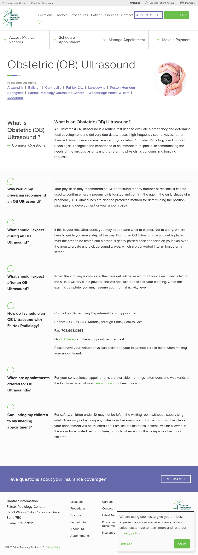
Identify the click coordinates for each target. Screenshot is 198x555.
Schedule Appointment (69, 40)
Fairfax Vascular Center (14, 3)
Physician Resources (42, 3)
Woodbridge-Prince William (109, 93)
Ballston (34, 87)
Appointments (148, 15)
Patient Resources (104, 15)
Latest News (110, 515)
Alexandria (15, 87)
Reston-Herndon (122, 87)
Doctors (61, 15)
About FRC (77, 529)
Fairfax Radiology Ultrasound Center (56, 93)
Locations (45, 15)
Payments (190, 2)
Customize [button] (125, 544)
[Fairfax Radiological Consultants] (18, 18)
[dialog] (155, 531)
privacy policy (129, 533)
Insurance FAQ (112, 532)
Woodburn (15, 98)
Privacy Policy (53, 547)
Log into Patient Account (162, 2)
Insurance (176, 479)
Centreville (53, 87)
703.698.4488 (176, 15)
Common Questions (28, 145)
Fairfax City (75, 87)
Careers (135, 2)
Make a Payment (176, 39)
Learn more (103, 383)
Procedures (79, 15)
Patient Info (78, 522)
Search (40, 22)
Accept (182, 544)
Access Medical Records (22, 40)
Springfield (15, 93)
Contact (127, 15)
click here (66, 339)
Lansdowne (97, 87)
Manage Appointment (127, 39)
